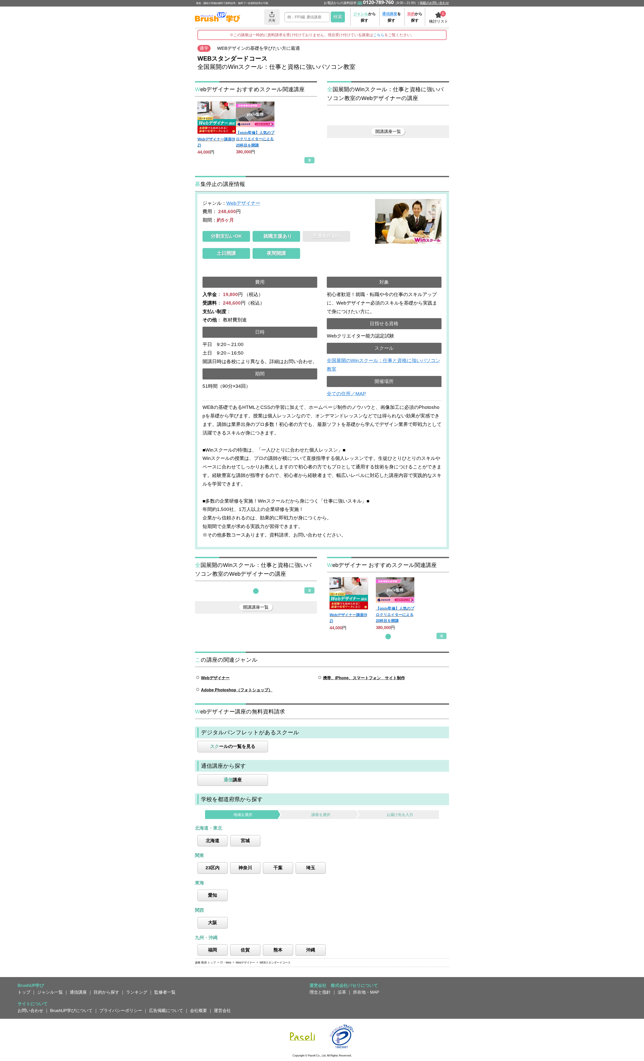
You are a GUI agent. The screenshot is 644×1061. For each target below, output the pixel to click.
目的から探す (106, 992)
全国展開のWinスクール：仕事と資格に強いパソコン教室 (383, 365)
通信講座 (78, 992)
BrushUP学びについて (71, 1010)
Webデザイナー (243, 203)
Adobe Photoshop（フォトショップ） (236, 690)
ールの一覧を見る (232, 746)
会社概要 (198, 1010)
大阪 (212, 922)
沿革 (342, 992)
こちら (378, 35)
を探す (391, 17)
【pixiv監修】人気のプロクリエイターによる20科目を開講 (255, 138)
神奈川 (245, 867)
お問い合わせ (30, 1010)
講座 (233, 779)
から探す (364, 17)
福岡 (212, 949)
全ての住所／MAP (346, 393)
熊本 (278, 949)
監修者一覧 (165, 992)
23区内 (213, 867)
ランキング (136, 992)
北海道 (212, 840)
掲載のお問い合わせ (434, 3)
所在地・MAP (366, 992)
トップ (24, 992)
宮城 (245, 840)
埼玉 (310, 867)
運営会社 (222, 1010)
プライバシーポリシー (120, 1010)
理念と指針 (320, 992)
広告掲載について (166, 1010)
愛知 (212, 895)
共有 (271, 20)
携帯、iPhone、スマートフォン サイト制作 (364, 678)
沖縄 (310, 949)
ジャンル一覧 (50, 992)
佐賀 (245, 949)
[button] (256, 591)
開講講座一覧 (388, 131)
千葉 (278, 867)
